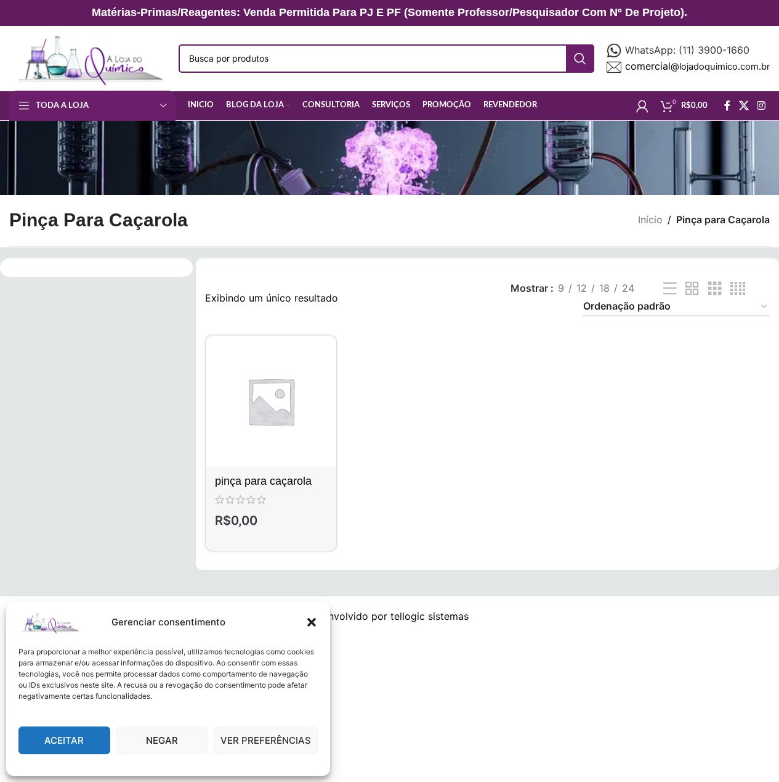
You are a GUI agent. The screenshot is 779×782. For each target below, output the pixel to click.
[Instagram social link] (761, 105)
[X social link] (744, 105)
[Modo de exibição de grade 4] (737, 289)
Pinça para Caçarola (263, 481)
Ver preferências (265, 740)
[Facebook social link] (727, 105)
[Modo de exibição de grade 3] (715, 289)
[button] (311, 622)
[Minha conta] (642, 106)
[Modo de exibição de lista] (670, 289)
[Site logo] (87, 57)
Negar (162, 740)
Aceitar (64, 740)
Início (650, 219)
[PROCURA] (580, 58)
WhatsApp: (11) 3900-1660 (687, 50)
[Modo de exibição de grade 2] (692, 289)
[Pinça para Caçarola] (271, 400)
